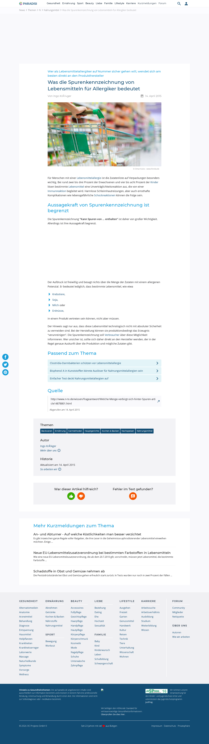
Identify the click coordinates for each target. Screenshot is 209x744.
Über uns (179, 625)
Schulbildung (101, 659)
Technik (124, 638)
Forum (162, 3)
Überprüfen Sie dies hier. (113, 714)
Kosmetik (76, 643)
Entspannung (26, 630)
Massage (24, 656)
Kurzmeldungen (147, 3)
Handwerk (125, 625)
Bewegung (51, 641)
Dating (98, 612)
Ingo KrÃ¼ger (48, 446)
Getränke (50, 612)
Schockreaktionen (104, 195)
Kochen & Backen (110, 431)
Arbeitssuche (148, 607)
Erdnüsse (57, 310)
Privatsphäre (184, 725)
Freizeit (123, 612)
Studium (145, 621)
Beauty (89, 3)
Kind (97, 645)
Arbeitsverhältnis (150, 612)
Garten (123, 616)
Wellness (24, 674)
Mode (74, 647)
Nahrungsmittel (51, 10)
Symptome (25, 665)
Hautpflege (77, 630)
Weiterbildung (149, 625)
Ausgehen (125, 607)
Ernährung (68, 3)
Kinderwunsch (102, 650)
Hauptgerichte (92, 431)
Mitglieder (177, 612)
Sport (80, 3)
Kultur (123, 630)
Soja (54, 299)
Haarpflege (77, 621)
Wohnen (124, 656)
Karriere (131, 3)
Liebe (99, 3)
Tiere (122, 643)
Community (178, 607)
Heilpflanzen (25, 638)
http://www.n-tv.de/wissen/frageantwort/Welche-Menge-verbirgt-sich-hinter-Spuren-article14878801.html (103, 401)
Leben (98, 654)
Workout (50, 645)
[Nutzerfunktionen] (186, 3)
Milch (55, 305)
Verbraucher (112, 335)
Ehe (97, 616)
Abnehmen (51, 607)
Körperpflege (78, 634)
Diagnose (24, 625)
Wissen (145, 630)
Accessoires (77, 607)
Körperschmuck (79, 638)
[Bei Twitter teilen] (5, 364)
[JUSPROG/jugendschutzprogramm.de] (156, 691)
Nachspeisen (128, 431)
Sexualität (100, 625)
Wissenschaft (127, 652)
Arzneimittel (25, 616)
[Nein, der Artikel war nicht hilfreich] (81, 496)
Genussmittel (127, 621)
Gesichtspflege (79, 616)
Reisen (123, 634)
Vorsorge (24, 669)
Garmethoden (75, 431)
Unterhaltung (127, 647)
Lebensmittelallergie (89, 178)
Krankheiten (25, 643)
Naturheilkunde (27, 661)
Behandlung (25, 621)
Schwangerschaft (104, 663)
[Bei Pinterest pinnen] (5, 372)
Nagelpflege (77, 652)
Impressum (156, 725)
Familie (108, 3)
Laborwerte (25, 652)
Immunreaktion (57, 191)
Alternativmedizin (28, 607)
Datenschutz (170, 725)
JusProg (149, 702)
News (22, 10)
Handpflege (77, 625)
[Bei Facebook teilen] (5, 357)
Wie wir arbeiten (181, 636)
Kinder (154, 182)
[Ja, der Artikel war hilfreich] (71, 496)
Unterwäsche (78, 661)
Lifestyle (119, 3)
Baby (97, 641)
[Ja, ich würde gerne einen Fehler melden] (133, 496)
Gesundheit (53, 3)
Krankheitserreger (29, 647)
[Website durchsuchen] (179, 3)
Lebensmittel (76, 186)
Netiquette (178, 616)
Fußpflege (76, 612)
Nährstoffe (51, 621)
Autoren (176, 632)
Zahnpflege (77, 665)
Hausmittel (25, 634)
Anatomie (24, 612)
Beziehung (100, 607)
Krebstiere (58, 294)
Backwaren (46, 431)
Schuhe (75, 656)
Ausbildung (147, 616)
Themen (32, 10)
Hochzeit (99, 621)
